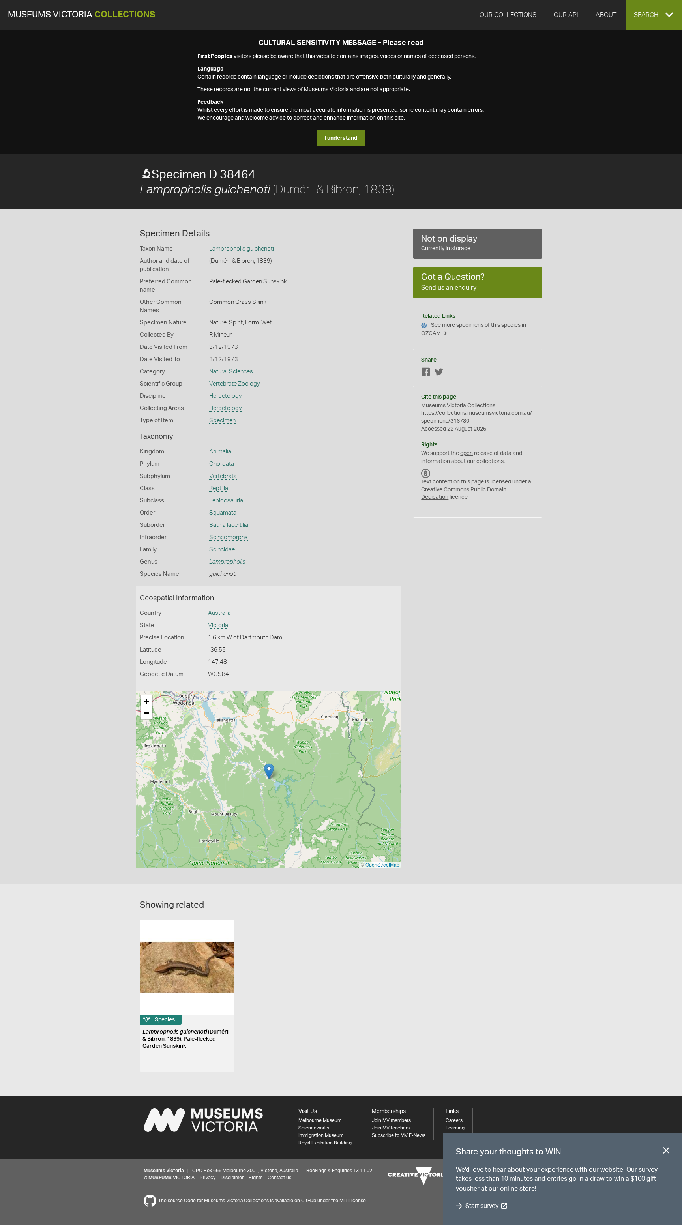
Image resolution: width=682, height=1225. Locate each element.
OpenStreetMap (382, 864)
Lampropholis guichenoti (241, 249)
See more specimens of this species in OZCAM (473, 329)
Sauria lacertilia (228, 525)
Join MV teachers (391, 1128)
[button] (654, 15)
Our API (566, 15)
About (606, 15)
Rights (255, 1177)
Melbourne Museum (319, 1120)
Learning (455, 1128)
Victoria (218, 625)
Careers (454, 1120)
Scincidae (222, 550)
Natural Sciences (231, 372)
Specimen (222, 420)
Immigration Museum (320, 1135)
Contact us (279, 1177)
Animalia (220, 452)
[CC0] (426, 473)
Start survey (481, 1206)
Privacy (207, 1177)
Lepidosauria (226, 501)
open (466, 453)
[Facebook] (426, 373)
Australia (219, 613)
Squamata (222, 513)
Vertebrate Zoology (234, 384)
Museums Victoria (81, 15)
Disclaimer (232, 1177)
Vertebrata (223, 476)
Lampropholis (227, 562)
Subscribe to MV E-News (398, 1135)
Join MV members (391, 1120)
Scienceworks (313, 1128)
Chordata (221, 464)
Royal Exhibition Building (325, 1143)
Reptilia (218, 488)
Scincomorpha (228, 537)
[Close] (666, 1152)
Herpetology (225, 396)
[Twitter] (439, 373)
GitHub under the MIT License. (334, 1200)
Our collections (508, 15)
